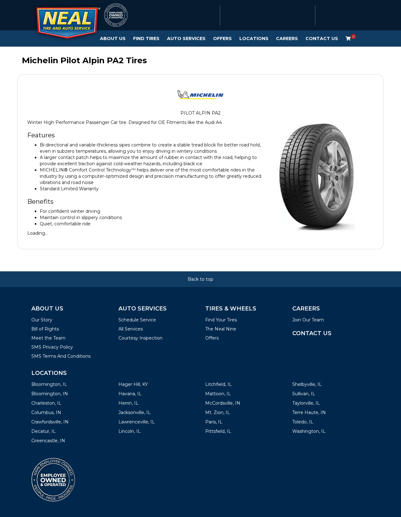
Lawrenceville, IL (136, 422)
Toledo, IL (302, 422)
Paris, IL (213, 422)
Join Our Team (308, 320)
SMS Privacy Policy (52, 347)
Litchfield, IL (218, 384)
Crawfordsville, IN (50, 422)
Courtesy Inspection (140, 338)
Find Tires (146, 38)
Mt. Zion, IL (217, 412)
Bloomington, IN (49, 394)
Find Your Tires (221, 320)
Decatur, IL (43, 431)
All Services (130, 329)
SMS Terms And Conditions (61, 356)
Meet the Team (48, 338)
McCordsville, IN (222, 403)
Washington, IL (308, 431)
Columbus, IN (46, 412)
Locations (253, 38)
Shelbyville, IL (307, 384)
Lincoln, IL (129, 431)
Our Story (41, 320)
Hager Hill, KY (133, 384)
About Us (113, 38)
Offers (222, 38)
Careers (287, 38)
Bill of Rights (45, 329)
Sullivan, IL (303, 394)
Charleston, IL (46, 403)
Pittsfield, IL (218, 431)
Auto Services (186, 38)
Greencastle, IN (48, 440)
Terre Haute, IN (309, 412)
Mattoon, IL (218, 394)
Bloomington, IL (49, 384)
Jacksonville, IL (134, 412)
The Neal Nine (220, 329)
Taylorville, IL (306, 403)
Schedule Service (137, 320)
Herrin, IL (128, 403)
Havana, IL (130, 394)
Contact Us (321, 38)
